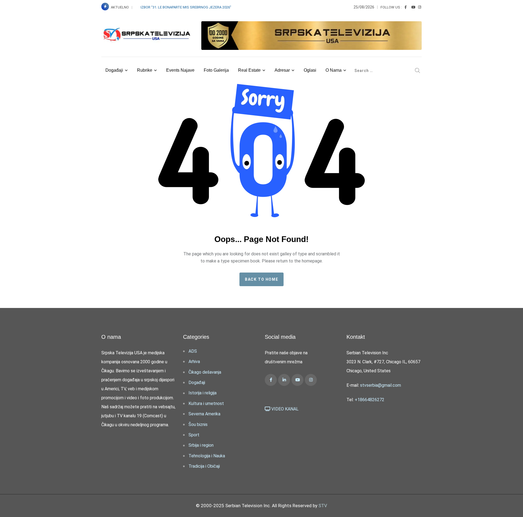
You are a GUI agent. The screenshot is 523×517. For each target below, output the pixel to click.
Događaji (114, 70)
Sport (193, 434)
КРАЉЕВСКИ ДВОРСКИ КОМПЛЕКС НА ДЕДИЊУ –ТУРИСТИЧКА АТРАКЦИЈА (204, 7)
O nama (334, 70)
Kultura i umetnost (206, 403)
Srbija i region (201, 445)
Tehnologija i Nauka (206, 455)
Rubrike (144, 70)
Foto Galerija (216, 70)
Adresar (282, 70)
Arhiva (194, 361)
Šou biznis (198, 424)
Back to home (261, 279)
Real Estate (249, 70)
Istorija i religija (202, 392)
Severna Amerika (204, 413)
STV (322, 505)
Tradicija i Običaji (204, 466)
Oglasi (310, 70)
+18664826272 (369, 399)
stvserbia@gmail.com (380, 385)
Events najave (180, 70)
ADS (192, 351)
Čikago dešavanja (204, 372)
